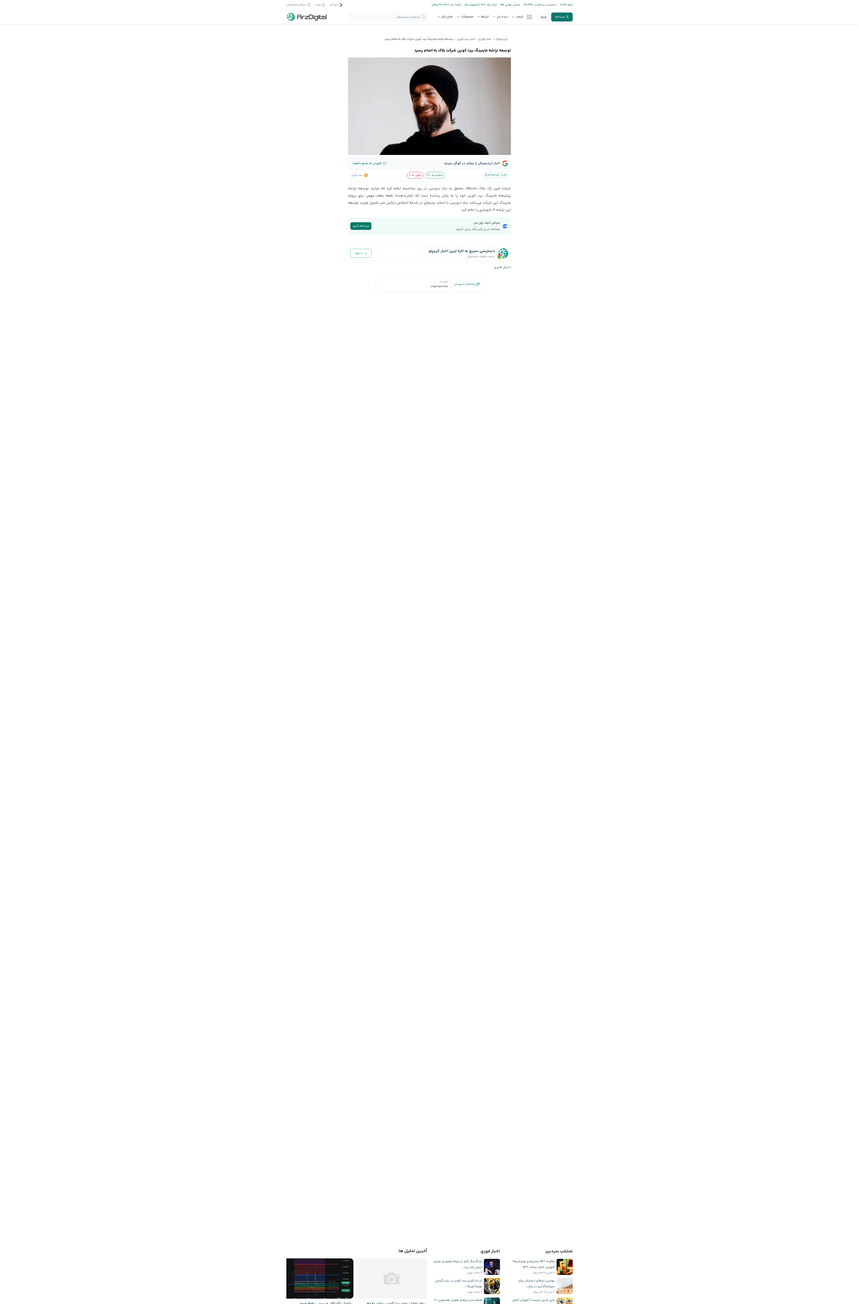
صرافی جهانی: (512, 5)
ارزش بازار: (491, 5)
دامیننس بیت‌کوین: (544, 5)
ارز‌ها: (569, 5)
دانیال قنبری (502, 267)
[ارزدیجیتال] (306, 17)
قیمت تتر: (455, 5)
